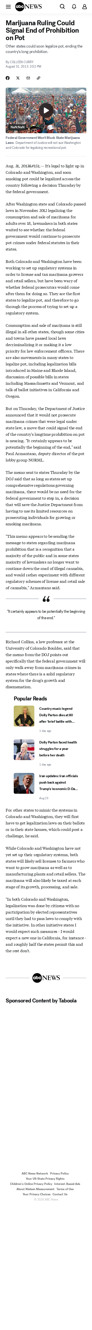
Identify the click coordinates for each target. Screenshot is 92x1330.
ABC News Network (35, 1174)
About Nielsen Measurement (35, 1189)
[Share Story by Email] (28, 78)
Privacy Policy (59, 1174)
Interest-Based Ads (67, 1184)
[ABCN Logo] (28, 6)
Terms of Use (65, 1189)
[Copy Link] (38, 78)
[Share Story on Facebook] (7, 78)
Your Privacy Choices (37, 1194)
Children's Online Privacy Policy (31, 1184)
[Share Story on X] (18, 78)
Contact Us (60, 1194)
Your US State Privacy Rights (45, 1179)
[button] (8, 6)
